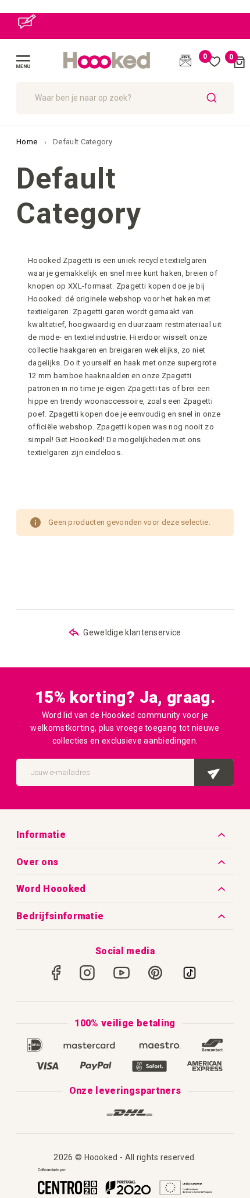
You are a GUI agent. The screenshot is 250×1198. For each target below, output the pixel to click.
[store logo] (107, 60)
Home (28, 141)
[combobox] (125, 98)
